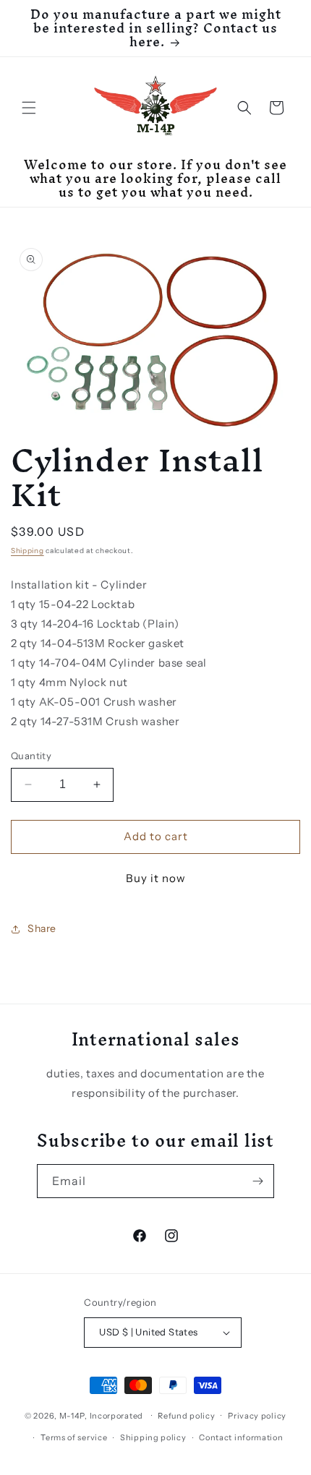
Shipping (27, 550)
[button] (29, 108)
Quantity (31, 755)
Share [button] (41, 928)
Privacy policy (257, 1416)
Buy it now (156, 878)
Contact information (241, 1437)
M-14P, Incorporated (101, 1415)
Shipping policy (153, 1437)
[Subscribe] (257, 1181)
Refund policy (186, 1416)
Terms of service (74, 1437)
